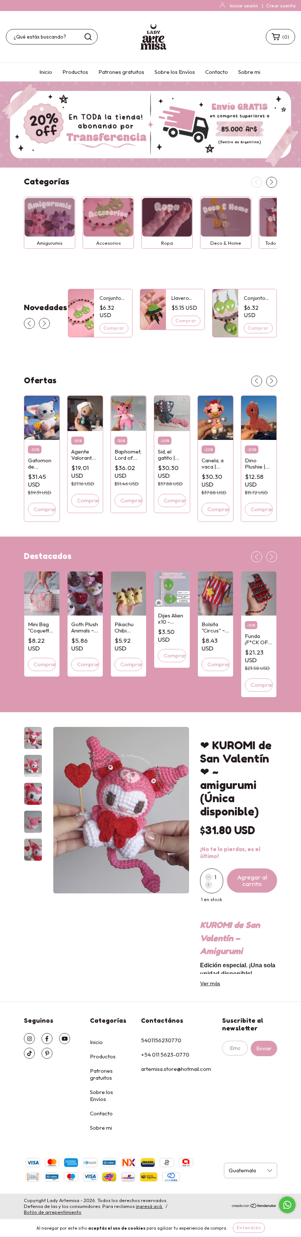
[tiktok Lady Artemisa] (29, 1053)
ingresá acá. (149, 1206)
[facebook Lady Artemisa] (46, 1038)
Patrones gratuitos (121, 71)
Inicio (45, 71)
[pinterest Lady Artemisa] (46, 1053)
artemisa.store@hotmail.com (176, 1068)
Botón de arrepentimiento (52, 1212)
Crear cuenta (280, 5)
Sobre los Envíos (175, 71)
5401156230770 (161, 1040)
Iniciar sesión (244, 5)
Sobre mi (249, 71)
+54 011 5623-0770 (165, 1054)
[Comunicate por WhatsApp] (287, 1205)
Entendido (249, 1227)
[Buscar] (88, 36)
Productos (75, 71)
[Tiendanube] (254, 1206)
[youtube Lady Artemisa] (64, 1038)
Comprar (45, 664)
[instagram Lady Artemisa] (29, 1038)
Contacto (216, 71)
